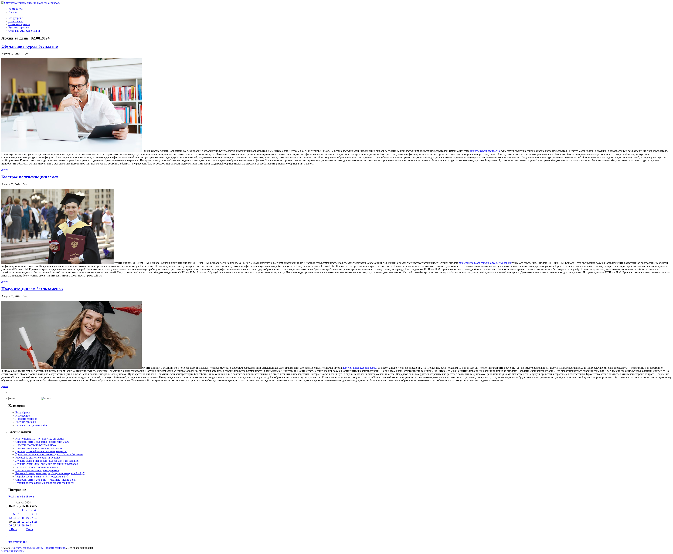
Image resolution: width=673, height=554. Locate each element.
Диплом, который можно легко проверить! (41, 451)
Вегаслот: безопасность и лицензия (36, 467)
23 (27, 521)
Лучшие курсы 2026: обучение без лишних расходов (46, 463)
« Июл (13, 529)
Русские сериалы (18, 27)
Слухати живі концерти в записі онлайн (39, 448)
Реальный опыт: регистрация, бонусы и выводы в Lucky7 (49, 473)
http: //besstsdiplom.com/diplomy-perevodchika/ (485, 262)
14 (18, 517)
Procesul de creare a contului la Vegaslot (37, 457)
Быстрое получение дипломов (30, 177)
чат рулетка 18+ (17, 541)
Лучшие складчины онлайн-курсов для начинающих (47, 460)
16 (27, 517)
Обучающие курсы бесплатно (29, 46)
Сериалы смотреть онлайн (24, 30)
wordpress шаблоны (13, 550)
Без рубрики (15, 18)
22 (23, 521)
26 (10, 525)
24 (31, 521)
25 (35, 521)
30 (27, 525)
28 (18, 525)
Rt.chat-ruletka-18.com (21, 496)
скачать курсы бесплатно (485, 150)
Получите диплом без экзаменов (32, 288)
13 (14, 517)
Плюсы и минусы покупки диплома (37, 470)
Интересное (15, 21)
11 (35, 513)
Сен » (29, 529)
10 (31, 513)
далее (4, 169)
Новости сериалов (19, 24)
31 (31, 525)
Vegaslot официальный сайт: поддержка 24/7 (41, 476)
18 (35, 517)
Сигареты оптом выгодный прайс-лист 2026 (42, 441)
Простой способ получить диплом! (36, 444)
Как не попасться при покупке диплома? (39, 438)
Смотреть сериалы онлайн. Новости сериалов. (38, 547)
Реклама (13, 12)
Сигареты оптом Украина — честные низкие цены (45, 479)
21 (18, 521)
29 (23, 525)
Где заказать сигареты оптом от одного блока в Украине (49, 454)
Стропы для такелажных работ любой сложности (44, 482)
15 (23, 517)
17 (31, 517)
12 (10, 517)
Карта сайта (15, 8)
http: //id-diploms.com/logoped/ (359, 367)
